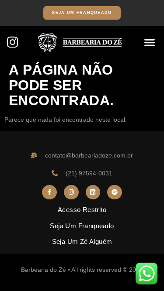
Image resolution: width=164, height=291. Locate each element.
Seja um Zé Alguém (82, 241)
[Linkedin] (93, 192)
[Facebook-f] (49, 192)
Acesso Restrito (82, 209)
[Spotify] (114, 192)
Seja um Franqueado (82, 225)
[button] (149, 42)
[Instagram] (12, 42)
